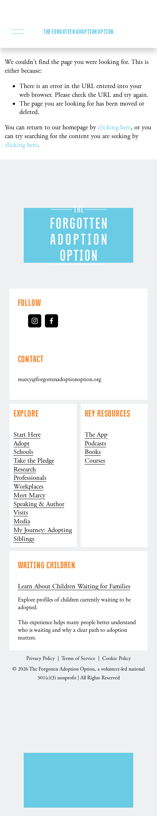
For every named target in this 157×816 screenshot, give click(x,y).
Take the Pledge (34, 460)
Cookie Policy (116, 658)
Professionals (30, 478)
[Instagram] (34, 320)
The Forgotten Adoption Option (78, 31)
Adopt (22, 443)
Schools (23, 452)
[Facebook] (51, 320)
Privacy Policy (41, 658)
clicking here (114, 127)
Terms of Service (79, 658)
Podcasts (95, 443)
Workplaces (28, 486)
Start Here (27, 434)
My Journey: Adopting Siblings (43, 534)
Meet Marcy (29, 495)
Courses (95, 460)
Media (22, 521)
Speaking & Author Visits (39, 508)
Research (25, 469)
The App (96, 434)
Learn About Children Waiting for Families (74, 586)
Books (93, 452)
